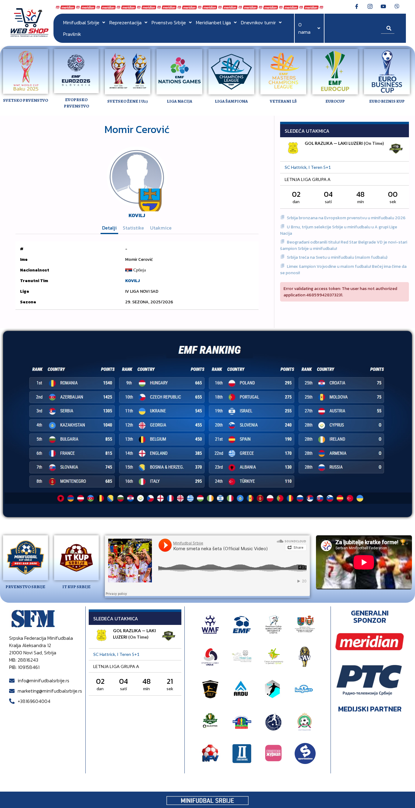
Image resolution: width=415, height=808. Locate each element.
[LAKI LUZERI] (395, 149)
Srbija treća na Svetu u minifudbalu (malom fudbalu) (337, 257)
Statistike (133, 227)
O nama (304, 28)
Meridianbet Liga (213, 22)
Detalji (109, 227)
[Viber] (396, 6)
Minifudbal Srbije (81, 22)
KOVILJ (137, 215)
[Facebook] (356, 6)
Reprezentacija (125, 22)
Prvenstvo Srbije (169, 22)
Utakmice (161, 227)
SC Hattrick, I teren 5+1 (308, 167)
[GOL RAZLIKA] (293, 149)
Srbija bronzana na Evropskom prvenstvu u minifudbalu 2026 (346, 218)
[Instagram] (370, 6)
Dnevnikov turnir (258, 22)
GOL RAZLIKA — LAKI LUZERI (334, 143)
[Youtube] (383, 6)
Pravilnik (72, 34)
